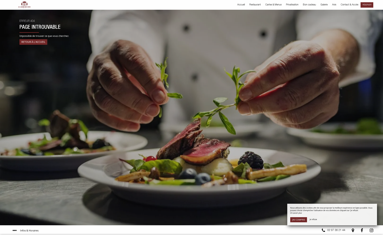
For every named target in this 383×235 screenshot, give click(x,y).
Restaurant (255, 5)
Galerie (324, 5)
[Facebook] (362, 231)
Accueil (241, 5)
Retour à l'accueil (33, 42)
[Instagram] (371, 231)
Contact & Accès (349, 5)
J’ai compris (298, 219)
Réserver (367, 5)
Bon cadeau (309, 5)
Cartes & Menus (273, 5)
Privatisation (292, 5)
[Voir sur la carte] (353, 231)
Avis (334, 5)
